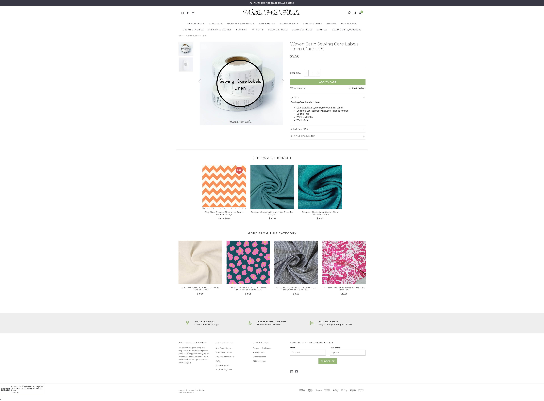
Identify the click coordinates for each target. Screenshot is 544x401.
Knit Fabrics (267, 23)
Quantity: (295, 73)
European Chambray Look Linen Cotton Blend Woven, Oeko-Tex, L (296, 288)
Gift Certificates (259, 361)
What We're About (224, 352)
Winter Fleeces (259, 357)
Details (295, 97)
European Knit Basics (240, 23)
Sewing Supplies (302, 30)
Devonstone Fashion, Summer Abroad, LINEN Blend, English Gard (248, 288)
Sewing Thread (277, 30)
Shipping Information (225, 357)
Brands (331, 23)
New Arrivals (196, 23)
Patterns (257, 30)
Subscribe (328, 361)
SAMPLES (322, 30)
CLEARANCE (215, 23)
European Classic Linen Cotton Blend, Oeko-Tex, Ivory (200, 288)
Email (292, 347)
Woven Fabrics (289, 23)
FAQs (218, 361)
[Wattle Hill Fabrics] (272, 13)
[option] (241, 83)
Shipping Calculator (303, 136)
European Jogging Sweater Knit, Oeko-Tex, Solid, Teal (272, 213)
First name (335, 347)
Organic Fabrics (193, 30)
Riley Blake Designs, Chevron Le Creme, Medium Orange (224, 213)
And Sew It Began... (224, 348)
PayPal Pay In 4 (222, 365)
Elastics (241, 30)
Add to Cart (327, 82)
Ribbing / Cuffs (312, 23)
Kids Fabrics (349, 23)
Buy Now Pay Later (224, 369)
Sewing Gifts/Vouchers (346, 30)
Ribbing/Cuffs (258, 352)
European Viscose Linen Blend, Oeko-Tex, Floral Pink (344, 288)
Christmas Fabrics (220, 30)
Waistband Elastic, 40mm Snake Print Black (26, 389)
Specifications (299, 129)
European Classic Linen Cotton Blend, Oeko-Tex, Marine (320, 213)
